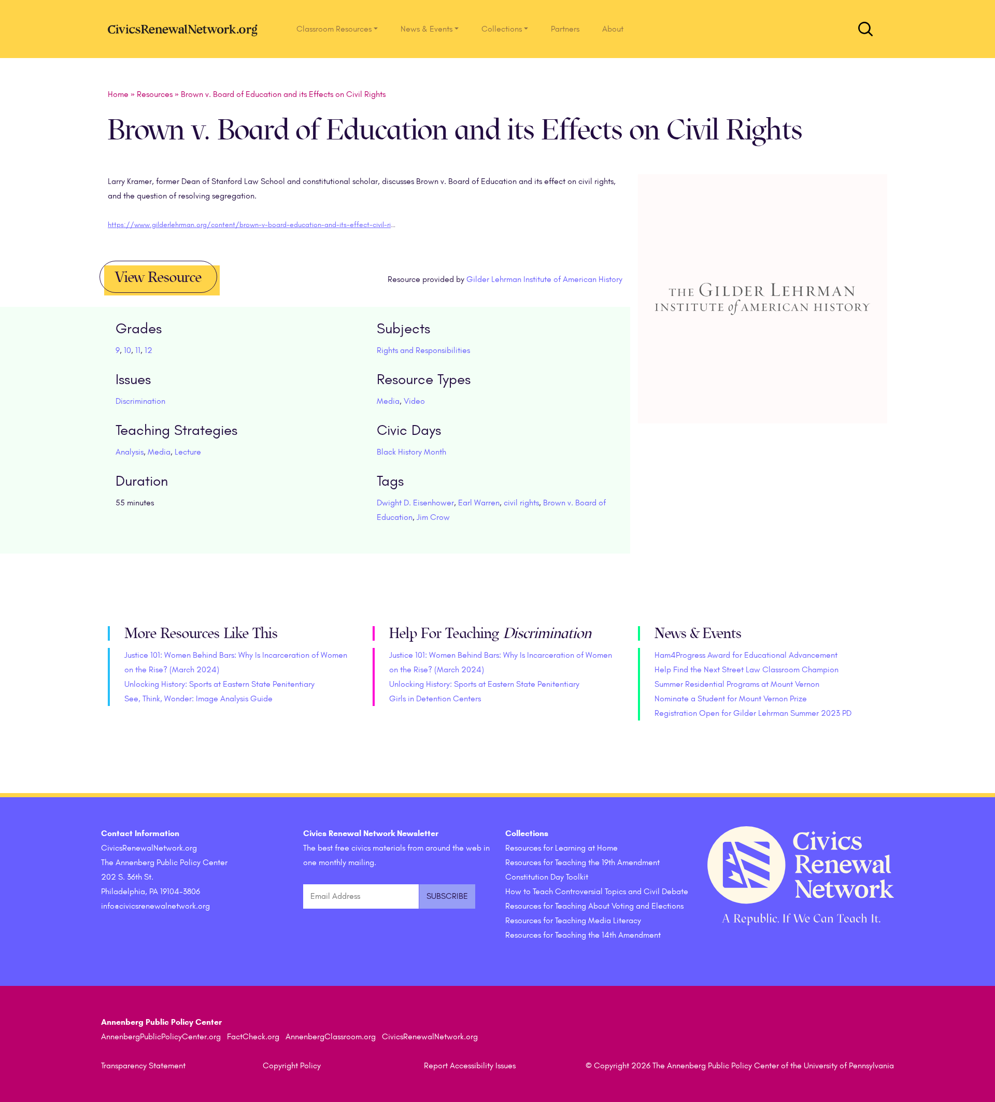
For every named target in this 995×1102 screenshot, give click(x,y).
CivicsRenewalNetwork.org (430, 1036)
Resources (155, 94)
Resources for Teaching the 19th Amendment (582, 862)
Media (388, 401)
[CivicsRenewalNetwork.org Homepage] (185, 29)
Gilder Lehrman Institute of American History (544, 279)
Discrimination (140, 401)
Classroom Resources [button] (334, 29)
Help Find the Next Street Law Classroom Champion (746, 669)
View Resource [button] (158, 277)
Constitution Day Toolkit (546, 877)
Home (118, 94)
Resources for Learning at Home (561, 848)
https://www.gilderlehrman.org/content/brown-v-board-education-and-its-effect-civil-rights (256, 224)
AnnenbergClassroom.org (331, 1036)
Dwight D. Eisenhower (415, 502)
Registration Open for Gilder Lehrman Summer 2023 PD (753, 713)
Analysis (130, 452)
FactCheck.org (253, 1036)
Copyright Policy (292, 1065)
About (612, 29)
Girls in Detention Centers (435, 698)
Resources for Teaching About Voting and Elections (594, 906)
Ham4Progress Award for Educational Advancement (746, 655)
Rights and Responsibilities (423, 350)
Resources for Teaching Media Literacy (573, 920)
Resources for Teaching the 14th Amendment (583, 935)
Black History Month (411, 452)
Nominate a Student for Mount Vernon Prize (731, 698)
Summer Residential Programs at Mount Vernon (737, 684)
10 (127, 350)
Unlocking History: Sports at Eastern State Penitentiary (219, 684)
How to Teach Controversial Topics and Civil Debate (596, 891)
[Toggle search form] (865, 29)
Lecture (188, 452)
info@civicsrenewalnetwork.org (155, 906)
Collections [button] (501, 29)
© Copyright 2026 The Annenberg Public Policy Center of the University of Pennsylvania (740, 1065)
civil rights (521, 502)
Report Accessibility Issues (470, 1065)
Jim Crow (433, 517)
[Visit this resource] (762, 312)
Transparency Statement (143, 1065)
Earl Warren (479, 502)
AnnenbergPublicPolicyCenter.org (161, 1036)
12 (148, 350)
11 (137, 350)
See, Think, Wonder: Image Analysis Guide (198, 698)
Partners (565, 29)
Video (414, 401)
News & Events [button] (426, 29)
